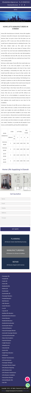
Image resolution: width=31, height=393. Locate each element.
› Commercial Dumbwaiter (8, 335)
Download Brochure (12, 5)
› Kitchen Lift (5, 288)
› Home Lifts (4, 283)
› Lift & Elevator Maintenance (9, 372)
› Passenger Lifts (6, 276)
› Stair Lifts (4, 382)
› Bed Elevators (5, 301)
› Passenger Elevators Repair (8, 365)
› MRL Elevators (5, 303)
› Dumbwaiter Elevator (7, 325)
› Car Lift (4, 308)
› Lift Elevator (5, 355)
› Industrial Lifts (5, 348)
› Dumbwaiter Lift (6, 293)
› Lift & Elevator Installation (8, 375)
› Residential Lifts (6, 286)
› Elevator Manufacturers (8, 357)
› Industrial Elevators (7, 328)
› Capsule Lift (5, 311)
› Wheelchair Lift (6, 345)
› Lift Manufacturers (6, 360)
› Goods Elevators (6, 306)
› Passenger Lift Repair (7, 362)
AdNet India (26, 391)
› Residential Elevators (7, 320)
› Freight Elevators (6, 343)
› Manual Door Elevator (7, 377)
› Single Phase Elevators (7, 353)
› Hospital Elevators (6, 298)
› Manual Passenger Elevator (9, 330)
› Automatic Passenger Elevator (9, 333)
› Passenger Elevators (7, 296)
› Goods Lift (4, 281)
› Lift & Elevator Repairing (8, 367)
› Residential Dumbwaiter (8, 323)
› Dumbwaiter (5, 291)
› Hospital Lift (5, 278)
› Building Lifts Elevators (7, 313)
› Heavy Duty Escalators (7, 338)
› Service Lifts (5, 350)
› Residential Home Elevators (9, 315)
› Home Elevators (6, 318)
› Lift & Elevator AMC (7, 370)
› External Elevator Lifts (7, 380)
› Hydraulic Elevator (6, 340)
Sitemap (4, 391)
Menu (15, 9)
